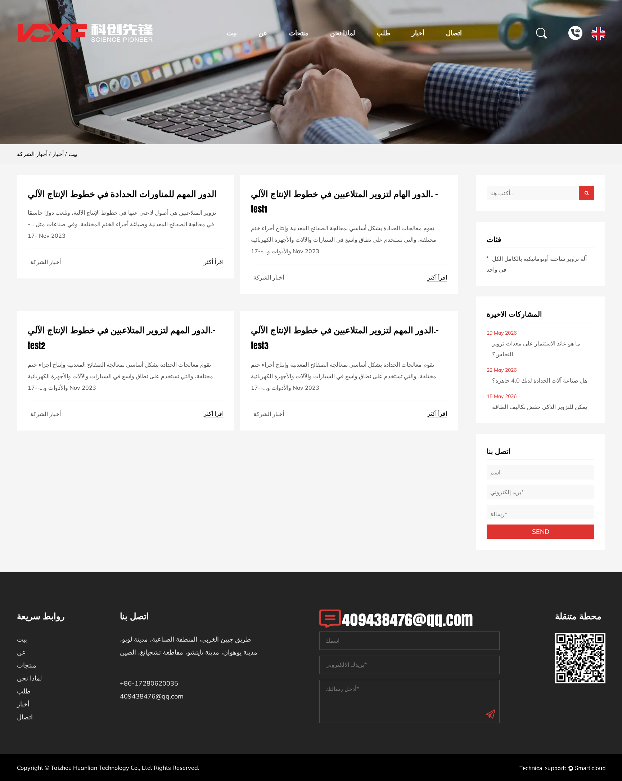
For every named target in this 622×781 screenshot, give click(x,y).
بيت (232, 33)
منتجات (298, 33)
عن (262, 33)
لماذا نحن (342, 33)
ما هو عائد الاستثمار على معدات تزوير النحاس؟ (536, 349)
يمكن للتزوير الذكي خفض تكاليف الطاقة (539, 406)
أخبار (418, 33)
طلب (383, 33)
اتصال (454, 33)
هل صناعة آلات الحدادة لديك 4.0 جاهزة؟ (539, 380)
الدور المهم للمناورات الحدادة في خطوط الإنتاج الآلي (122, 193)
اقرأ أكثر (214, 261)
